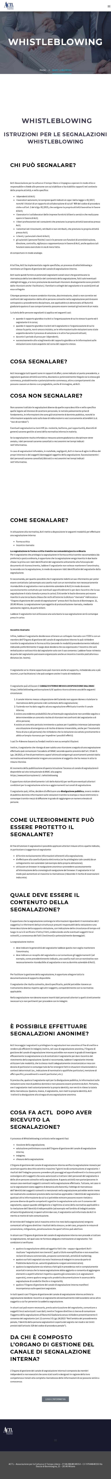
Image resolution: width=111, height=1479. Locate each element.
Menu (109, 6)
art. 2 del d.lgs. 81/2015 (37, 207)
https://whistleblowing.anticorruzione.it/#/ (32, 689)
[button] (55, 1440)
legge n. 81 (83, 200)
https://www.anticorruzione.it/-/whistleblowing (34, 775)
